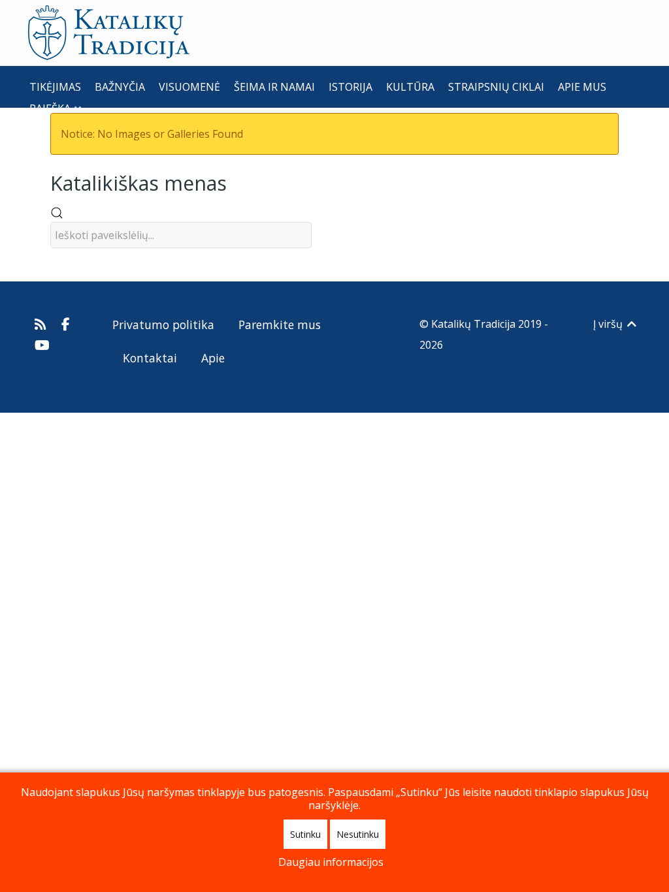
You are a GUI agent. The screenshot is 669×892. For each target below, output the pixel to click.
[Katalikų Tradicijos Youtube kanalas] (42, 345)
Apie (213, 358)
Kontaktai (150, 358)
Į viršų (609, 324)
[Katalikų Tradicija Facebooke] (66, 324)
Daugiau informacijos (330, 862)
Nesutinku (357, 834)
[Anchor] (236, 182)
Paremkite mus (279, 324)
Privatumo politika (163, 324)
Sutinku (305, 834)
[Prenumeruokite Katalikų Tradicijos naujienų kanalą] (42, 324)
